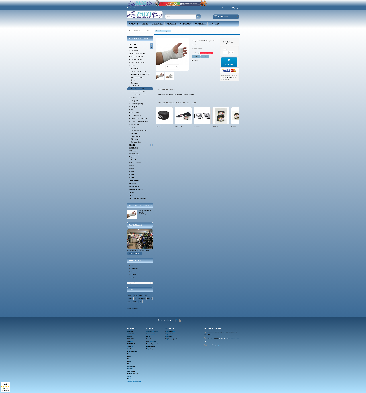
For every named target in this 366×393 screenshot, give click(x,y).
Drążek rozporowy (136, 103)
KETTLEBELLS (135, 112)
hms (129, 301)
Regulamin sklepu (151, 341)
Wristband (185, 24)
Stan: (193, 45)
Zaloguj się (235, 8)
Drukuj (196, 60)
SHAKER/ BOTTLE (137, 77)
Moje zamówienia (170, 331)
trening (130, 295)
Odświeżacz (134, 139)
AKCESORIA (157, 24)
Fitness (131, 165)
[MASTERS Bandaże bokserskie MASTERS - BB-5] (183, 115)
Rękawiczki (134, 68)
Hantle (132, 109)
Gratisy (148, 336)
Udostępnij (196, 56)
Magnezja (214, 24)
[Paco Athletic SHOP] (145, 14)
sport (135, 295)
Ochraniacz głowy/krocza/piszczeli (137, 52)
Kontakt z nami (226, 8)
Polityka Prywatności (152, 344)
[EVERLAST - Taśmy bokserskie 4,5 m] (164, 115)
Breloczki (133, 133)
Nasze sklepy (135, 225)
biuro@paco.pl (215, 345)
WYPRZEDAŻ (200, 24)
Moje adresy (168, 336)
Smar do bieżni (134, 186)
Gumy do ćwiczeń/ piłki (138, 118)
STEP (131, 195)
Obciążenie (134, 106)
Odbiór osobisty (150, 346)
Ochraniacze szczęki (137, 92)
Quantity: (225, 50)
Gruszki (133, 65)
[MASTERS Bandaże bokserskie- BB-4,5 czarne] (220, 115)
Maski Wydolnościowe (138, 95)
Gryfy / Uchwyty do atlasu (139, 121)
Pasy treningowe (136, 59)
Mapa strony (149, 349)
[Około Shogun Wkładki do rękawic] (132, 214)
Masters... (234, 126)
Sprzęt (132, 80)
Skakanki (133, 98)
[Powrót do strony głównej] (129, 31)
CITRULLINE (134, 180)
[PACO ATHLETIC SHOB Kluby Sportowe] (183, 3)
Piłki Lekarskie (135, 115)
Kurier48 (148, 339)
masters (149, 298)
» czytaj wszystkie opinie (132, 308)
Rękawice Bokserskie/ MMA (140, 74)
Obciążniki (134, 101)
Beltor (132, 271)
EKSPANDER (135, 136)
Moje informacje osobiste (172, 339)
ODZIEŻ (145, 24)
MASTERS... (179, 126)
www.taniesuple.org (140, 298)
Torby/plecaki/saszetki (138, 62)
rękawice (135, 301)
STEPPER (132, 183)
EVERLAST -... (160, 126)
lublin (140, 295)
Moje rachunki (169, 334)
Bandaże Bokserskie (147, 31)
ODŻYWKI (133, 24)
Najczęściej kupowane (152, 331)
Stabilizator (133, 160)
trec (141, 301)
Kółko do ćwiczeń (135, 162)
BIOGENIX (133, 274)
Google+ (205, 56)
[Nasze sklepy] (140, 239)
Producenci (135, 260)
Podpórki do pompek (136, 189)
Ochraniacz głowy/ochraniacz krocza (137, 84)
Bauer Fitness (134, 268)
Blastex (132, 277)
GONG (131, 192)
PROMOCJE (171, 24)
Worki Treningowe (136, 56)
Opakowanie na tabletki (138, 130)
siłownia (130, 298)
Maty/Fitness (135, 124)
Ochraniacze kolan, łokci (137, 198)
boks (146, 295)
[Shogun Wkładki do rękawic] (160, 76)
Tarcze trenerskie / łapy (138, 71)
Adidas (132, 265)
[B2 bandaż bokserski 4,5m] (202, 115)
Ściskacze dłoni (135, 142)
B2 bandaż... (197, 126)
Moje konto (170, 328)
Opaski (133, 127)
